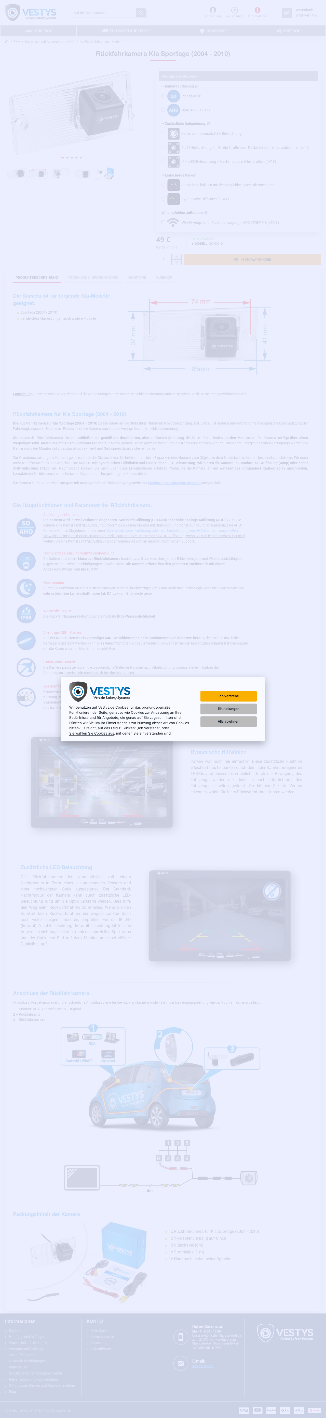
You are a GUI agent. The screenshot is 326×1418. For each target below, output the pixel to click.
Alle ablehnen (228, 722)
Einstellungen (228, 709)
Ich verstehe (229, 696)
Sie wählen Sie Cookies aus (91, 733)
